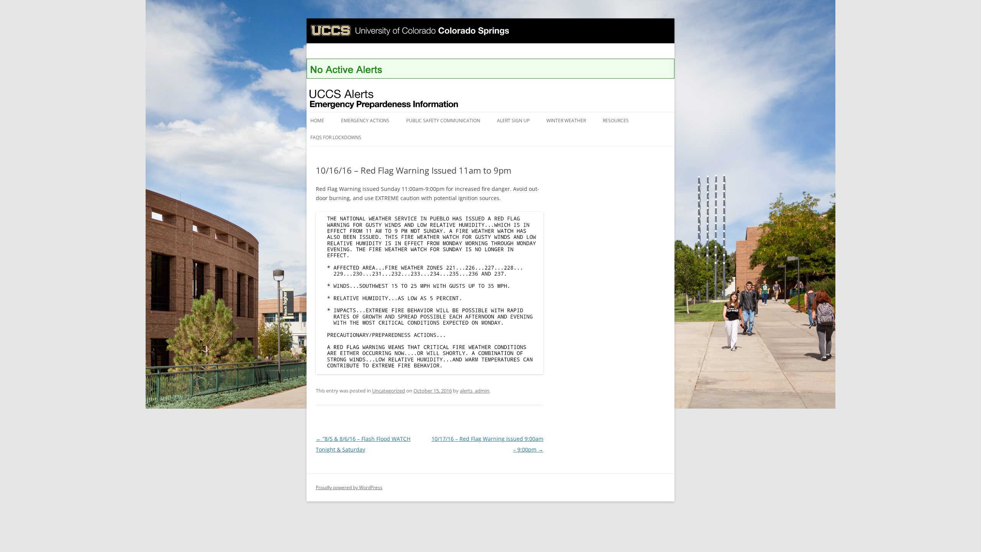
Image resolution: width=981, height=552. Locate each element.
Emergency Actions (365, 120)
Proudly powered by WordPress (349, 487)
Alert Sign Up (513, 120)
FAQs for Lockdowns (335, 137)
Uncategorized (388, 390)
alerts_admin (474, 390)
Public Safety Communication (443, 120)
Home (317, 120)
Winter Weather (566, 120)
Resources (616, 120)
